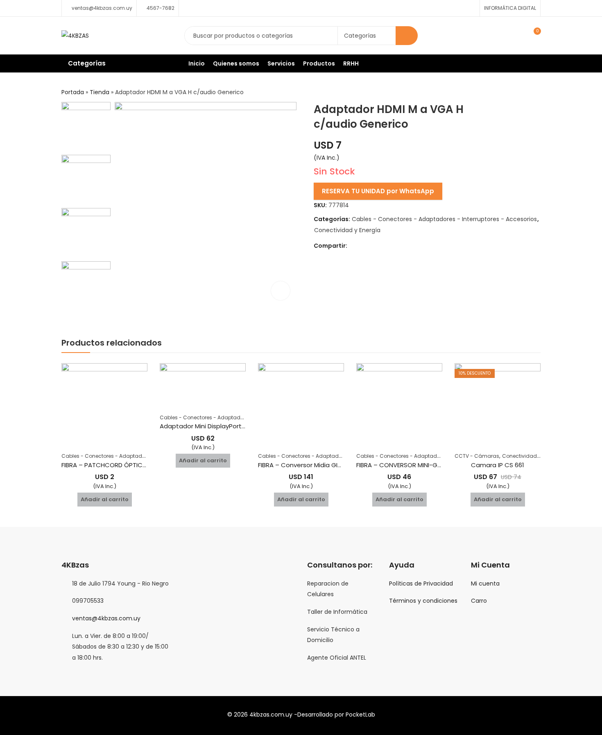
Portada (72, 92)
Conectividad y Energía (347, 230)
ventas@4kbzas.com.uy (106, 618)
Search (407, 35)
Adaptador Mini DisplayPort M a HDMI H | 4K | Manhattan (244, 426)
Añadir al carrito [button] (105, 499)
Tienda (99, 92)
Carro (479, 601)
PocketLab (360, 714)
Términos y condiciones (423, 601)
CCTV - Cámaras (477, 455)
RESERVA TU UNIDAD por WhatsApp (378, 191)
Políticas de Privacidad (421, 583)
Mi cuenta (485, 583)
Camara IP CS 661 (497, 465)
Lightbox (280, 290)
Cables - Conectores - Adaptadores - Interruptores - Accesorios (444, 219)
